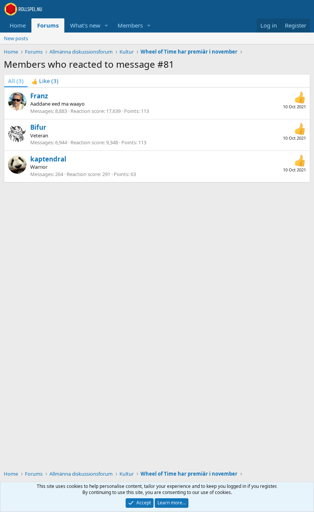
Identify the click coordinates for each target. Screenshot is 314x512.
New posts (16, 38)
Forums (48, 25)
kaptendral (48, 159)
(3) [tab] (16, 81)
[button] (106, 25)
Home (18, 25)
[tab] (45, 81)
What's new (85, 25)
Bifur (38, 127)
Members (130, 25)
